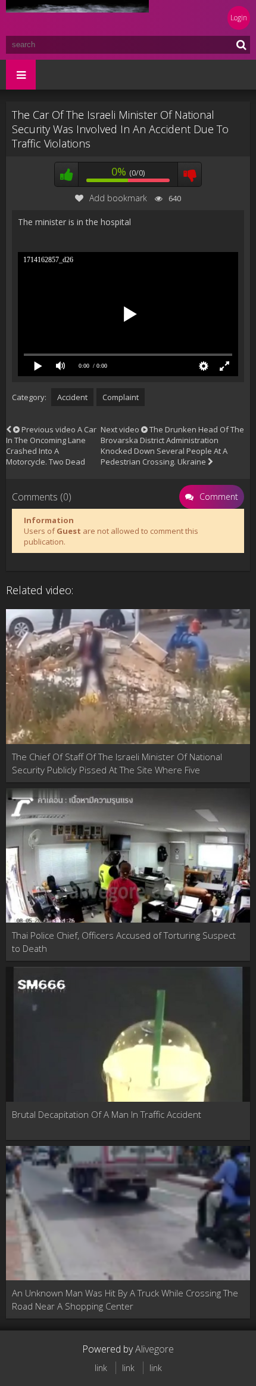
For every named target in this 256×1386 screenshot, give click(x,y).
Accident (72, 397)
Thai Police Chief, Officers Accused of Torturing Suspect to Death (124, 941)
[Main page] (77, 18)
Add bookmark (118, 198)
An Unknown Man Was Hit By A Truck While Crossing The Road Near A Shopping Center (125, 1299)
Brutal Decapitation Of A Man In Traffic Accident (106, 1114)
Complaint (120, 397)
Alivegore (154, 1349)
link (101, 1367)
